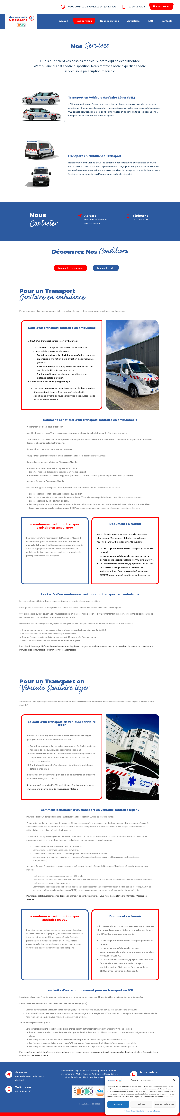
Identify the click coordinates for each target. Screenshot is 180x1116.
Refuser (141, 1104)
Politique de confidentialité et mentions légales (141, 1111)
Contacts (166, 21)
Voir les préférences (164, 1104)
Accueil (63, 21)
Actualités (133, 21)
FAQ (150, 21)
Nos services (84, 21)
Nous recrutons (109, 21)
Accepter (118, 1104)
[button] (174, 1080)
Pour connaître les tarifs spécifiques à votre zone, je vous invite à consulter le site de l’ (64, 396)
